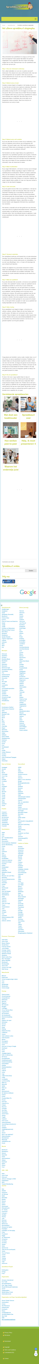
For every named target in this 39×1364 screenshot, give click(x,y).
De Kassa (4, 1056)
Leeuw (21, 645)
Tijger (20, 688)
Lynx (20, 650)
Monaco (20, 890)
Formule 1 (4, 1213)
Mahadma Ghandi (6, 872)
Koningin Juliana (6, 950)
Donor (19, 784)
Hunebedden (5, 858)
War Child (4, 1316)
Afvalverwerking (6, 996)
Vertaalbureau (5, 700)
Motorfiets (4, 877)
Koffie (3, 788)
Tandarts (4, 692)
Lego (3, 1074)
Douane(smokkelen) (7, 669)
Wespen (21, 713)
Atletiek (4, 1190)
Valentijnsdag (5, 824)
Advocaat (4, 654)
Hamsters (21, 612)
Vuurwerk (4, 826)
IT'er (3, 673)
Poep (3, 886)
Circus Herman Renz (7, 1010)
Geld (3, 850)
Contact (7, 1358)
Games (4, 1034)
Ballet (3, 1196)
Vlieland (20, 928)
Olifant (21, 659)
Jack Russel (22, 623)
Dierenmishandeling (7, 1017)
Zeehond (21, 721)
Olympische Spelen (7, 1227)
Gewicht (20, 800)
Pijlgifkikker (22, 673)
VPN (3, 1131)
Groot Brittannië (22, 872)
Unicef (3, 1288)
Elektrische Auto (6, 1030)
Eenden (4, 741)
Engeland (20, 865)
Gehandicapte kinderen (24, 797)
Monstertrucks (5, 1091)
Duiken (3, 1204)
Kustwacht (4, 1309)
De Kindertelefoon (6, 1283)
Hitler (3, 1173)
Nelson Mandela (6, 960)
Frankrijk (20, 867)
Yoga (3, 1261)
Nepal (19, 893)
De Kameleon (5, 1013)
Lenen (3, 1072)
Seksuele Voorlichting (23, 824)
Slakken (21, 683)
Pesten (4, 1100)
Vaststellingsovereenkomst (9, 1124)
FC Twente (4, 1209)
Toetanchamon (6, 907)
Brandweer (4, 661)
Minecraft (4, 1084)
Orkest (3, 1165)
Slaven (3, 889)
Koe (20, 635)
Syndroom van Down (23, 833)
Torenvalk (21, 692)
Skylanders (5, 1112)
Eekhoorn (4, 740)
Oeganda (20, 900)
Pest (19, 819)
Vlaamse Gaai (23, 699)
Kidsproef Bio (5, 1307)
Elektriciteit (5, 977)
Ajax (3, 1189)
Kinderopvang (5, 676)
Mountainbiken (5, 1225)
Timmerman (5, 695)
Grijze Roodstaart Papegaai (9, 757)
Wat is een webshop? (7, 1134)
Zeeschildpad (22, 726)
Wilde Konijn (22, 714)
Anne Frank (5, 941)
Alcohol (4, 769)
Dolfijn (3, 733)
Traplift (3, 1117)
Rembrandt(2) (5, 964)
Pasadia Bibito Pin (7, 1098)
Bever (3, 717)
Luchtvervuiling (6, 1081)
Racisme (4, 1106)
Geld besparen (5, 1037)
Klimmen (4, 1220)
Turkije (20, 926)
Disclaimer (7, 1335)
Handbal (4, 1215)
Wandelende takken (24, 711)
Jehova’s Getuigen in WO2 (9, 1179)
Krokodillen (22, 640)
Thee (3, 800)
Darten (3, 1203)
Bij (2, 719)
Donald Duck (5, 945)
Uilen (20, 694)
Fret (3, 748)
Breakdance (5, 1151)
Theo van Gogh (6, 903)
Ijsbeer (21, 618)
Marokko (20, 888)
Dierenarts (4, 664)
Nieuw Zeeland (22, 896)
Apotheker (4, 655)
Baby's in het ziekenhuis (24, 779)
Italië (19, 876)
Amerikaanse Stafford (7, 707)
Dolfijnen (4, 735)
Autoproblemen (6, 998)
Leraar (3, 683)
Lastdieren (22, 643)
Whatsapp (4, 1139)
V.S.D (19, 835)
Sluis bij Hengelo (6, 891)
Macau (20, 886)
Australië (20, 855)
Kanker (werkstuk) (23, 809)
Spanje (20, 917)
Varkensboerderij (6, 1122)
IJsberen (21, 619)
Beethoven (4, 1149)
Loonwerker (5, 685)
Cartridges (4, 1008)
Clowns (4, 662)
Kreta (19, 881)
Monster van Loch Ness (8, 875)
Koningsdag (5, 819)
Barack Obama (6, 943)
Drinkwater (4, 1022)
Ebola (19, 790)
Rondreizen (5, 635)
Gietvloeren (5, 1043)
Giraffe (3, 750)
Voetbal (4, 1260)
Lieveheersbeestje (24, 647)
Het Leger (4, 681)
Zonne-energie (5, 988)
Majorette (4, 1222)
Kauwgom (4, 786)
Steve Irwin (5, 965)
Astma (19, 776)
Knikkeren (4, 870)
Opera (3, 1163)
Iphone (3, 1039)
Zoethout (4, 803)
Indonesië (20, 874)
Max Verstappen (6, 958)
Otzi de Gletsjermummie (8, 879)
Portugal (20, 910)
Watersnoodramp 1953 (8, 917)
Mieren (21, 654)
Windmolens (5, 986)
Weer (3, 644)
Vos (20, 707)
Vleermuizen (22, 700)
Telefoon (4, 898)
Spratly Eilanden (6, 637)
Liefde (3, 1077)
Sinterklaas (5, 820)
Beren (3, 716)
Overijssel (20, 905)
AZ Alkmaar (5, 1194)
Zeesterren (22, 728)
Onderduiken (5, 1180)
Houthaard (4, 1048)
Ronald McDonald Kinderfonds (10, 1287)
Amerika (20, 846)
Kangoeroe (22, 626)
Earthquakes (5, 1270)
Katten (21, 631)
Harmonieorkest (6, 1158)
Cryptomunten (5, 1011)
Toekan (21, 690)
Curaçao (20, 862)
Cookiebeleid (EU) (9, 1352)
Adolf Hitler (5, 939)
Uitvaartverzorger (6, 697)
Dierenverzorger (6, 667)
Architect (4, 657)
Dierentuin (4, 729)
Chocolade (4, 774)
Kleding (4, 869)
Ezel (3, 745)
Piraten (4, 884)
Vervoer (4, 1126)
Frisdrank (4, 781)
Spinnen (21, 685)
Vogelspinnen (22, 706)
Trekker (4, 910)
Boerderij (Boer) (6, 659)
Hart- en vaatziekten (23, 802)
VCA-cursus (5, 1120)
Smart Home (5, 1113)
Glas (3, 853)
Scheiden (4, 1108)
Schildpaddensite (6, 1312)
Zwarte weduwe (23, 730)
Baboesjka (4, 999)
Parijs (19, 909)
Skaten (4, 1244)
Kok (3, 680)
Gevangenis (5, 1041)
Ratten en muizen (24, 678)
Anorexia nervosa (22, 774)
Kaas (3, 784)
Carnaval (4, 812)
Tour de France (6, 1253)
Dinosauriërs (5, 731)
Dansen (4, 1153)
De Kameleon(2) (6, 1015)
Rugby (3, 1235)
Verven (3, 1132)
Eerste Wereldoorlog (7, 844)
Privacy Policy (8, 1332)
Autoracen (4, 1192)
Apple (3, 832)
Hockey (4, 1216)
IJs (2, 783)
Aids (19, 769)
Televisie (4, 900)
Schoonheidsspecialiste (8, 688)
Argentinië (20, 852)
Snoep (3, 795)
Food (3, 1273)
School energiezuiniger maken (10, 979)
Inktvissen (22, 621)
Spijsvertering (21, 829)
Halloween (4, 814)
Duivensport (5, 1206)
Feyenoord (4, 1211)
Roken (19, 822)
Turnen (3, 1254)
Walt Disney (5, 969)
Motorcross (5, 1223)
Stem (19, 831)
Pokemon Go (5, 1103)
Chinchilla (4, 726)
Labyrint (4, 1070)
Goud (3, 1044)
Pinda (3, 793)
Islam (3, 1051)
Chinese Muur (5, 618)
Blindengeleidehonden (23, 783)
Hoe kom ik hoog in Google (9, 1046)
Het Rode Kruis (6, 1305)
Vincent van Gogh (6, 967)
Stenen (4, 1115)
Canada (20, 858)
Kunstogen (21, 810)
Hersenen (20, 803)
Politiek (4, 1105)
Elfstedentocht (5, 1208)
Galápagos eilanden (23, 869)
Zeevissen (4, 1263)
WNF (3, 1318)
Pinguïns (21, 675)
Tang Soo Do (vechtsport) (8, 1249)
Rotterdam (20, 914)
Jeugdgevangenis (6, 1053)
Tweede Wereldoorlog (7, 1184)
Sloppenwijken (5, 1290)
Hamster (21, 611)
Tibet (19, 922)
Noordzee (4, 633)
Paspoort (4, 881)
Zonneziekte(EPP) (23, 838)
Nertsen (21, 656)
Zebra (20, 719)
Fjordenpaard (5, 747)
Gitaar (3, 1156)
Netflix (3, 1086)
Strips (3, 896)
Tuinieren (4, 1119)
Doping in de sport (6, 1020)
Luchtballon (5, 1079)
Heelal (3, 623)
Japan (19, 879)
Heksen (4, 855)
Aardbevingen (5, 609)
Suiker (3, 798)
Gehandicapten (22, 798)
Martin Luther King (6, 957)
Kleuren (4, 1068)
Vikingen (4, 912)
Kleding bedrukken (7, 1067)
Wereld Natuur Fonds (7, 1292)
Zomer (3, 1143)
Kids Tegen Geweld (7, 1285)
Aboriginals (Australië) (7, 614)
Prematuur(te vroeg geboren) (25, 821)
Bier (3, 771)
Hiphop (3, 1160)
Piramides (4, 882)
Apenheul (4, 712)
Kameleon (22, 624)
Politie (3, 686)
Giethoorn (4, 851)
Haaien (3, 759)
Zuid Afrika (21, 929)
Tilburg (20, 924)
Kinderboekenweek (7, 1060)
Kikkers (21, 633)
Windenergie (5, 984)
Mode (3, 874)
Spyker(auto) (5, 893)
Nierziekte (20, 814)
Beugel (20, 781)
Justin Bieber (5, 948)
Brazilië (20, 857)
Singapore (20, 915)
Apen (3, 710)
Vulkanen (4, 642)
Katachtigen (22, 628)
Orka (20, 662)
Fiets (3, 848)
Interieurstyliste (6, 674)
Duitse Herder (5, 736)
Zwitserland (21, 931)
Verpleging (4, 699)
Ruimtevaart (5, 888)
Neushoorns (22, 657)
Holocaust (4, 1177)
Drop (3, 778)
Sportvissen (5, 1247)
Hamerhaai (4, 760)
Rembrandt (5, 962)
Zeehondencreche (6, 1294)
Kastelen (4, 863)
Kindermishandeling (7, 1062)
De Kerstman (5, 817)
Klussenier (4, 678)
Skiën (3, 1246)
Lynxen (21, 652)
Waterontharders (6, 1136)
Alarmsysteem (5, 994)
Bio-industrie (5, 1005)
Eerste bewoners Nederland (9, 843)
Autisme (20, 778)
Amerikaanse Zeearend (8, 709)
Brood (3, 772)
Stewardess (5, 690)
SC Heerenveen (6, 1237)
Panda (21, 669)
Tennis (3, 1251)
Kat (20, 630)
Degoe (3, 728)
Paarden (21, 664)
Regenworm (22, 680)
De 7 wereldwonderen (7, 837)
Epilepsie (20, 791)
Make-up (4, 1082)
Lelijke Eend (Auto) (7, 1075)
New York (20, 895)
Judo (3, 1218)
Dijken (3, 1018)
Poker (3, 1232)
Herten (21, 614)
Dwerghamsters (6, 738)
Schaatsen (4, 1239)
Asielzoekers (5, 1302)
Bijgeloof (4, 1003)
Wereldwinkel (5, 1138)
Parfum (4, 1094)
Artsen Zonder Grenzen (8, 1300)
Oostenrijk (20, 903)
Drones (4, 1025)
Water (3, 802)
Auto (3, 834)
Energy (4, 1271)
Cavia (3, 722)
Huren (3, 1049)
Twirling (4, 1258)
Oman (19, 902)
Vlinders (21, 702)
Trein (3, 908)
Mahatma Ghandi (6, 953)
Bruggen (4, 1006)
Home (3, 25)
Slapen (20, 828)
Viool (3, 1167)
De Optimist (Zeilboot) (7, 1093)
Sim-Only (4, 1110)
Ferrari (3, 846)
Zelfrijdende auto (6, 1141)
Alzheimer (20, 772)
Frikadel (4, 779)
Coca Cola (4, 776)
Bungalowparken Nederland (25, 933)
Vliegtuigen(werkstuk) (7, 1129)
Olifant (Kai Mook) (24, 661)
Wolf (20, 718)
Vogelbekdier (22, 704)
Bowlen (4, 1199)
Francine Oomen (6, 946)
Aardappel (4, 767)
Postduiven (22, 676)
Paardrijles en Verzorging (8, 1230)
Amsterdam (21, 848)
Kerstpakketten (6, 1058)
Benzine (4, 1001)
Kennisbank (8, 1341)
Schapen (21, 681)
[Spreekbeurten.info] (19, 6)
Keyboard (4, 1162)
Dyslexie (20, 788)
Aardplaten (4, 611)
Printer (3, 1096)
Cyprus (20, 864)
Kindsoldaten (5, 1063)
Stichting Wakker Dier (7, 1314)
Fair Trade (4, 1282)
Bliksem (4, 975)
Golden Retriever (6, 752)
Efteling (4, 1029)
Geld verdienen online (7, 1036)
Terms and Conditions (10, 1350)
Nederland (20, 891)
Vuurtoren (4, 915)
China (19, 860)
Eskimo (4, 619)
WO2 (3, 1182)
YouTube (4, 919)
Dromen (4, 1024)
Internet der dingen (7, 862)
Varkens (21, 716)
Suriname (20, 919)
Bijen (3, 721)
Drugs (3, 1027)
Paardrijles (4, 1228)
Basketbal (4, 1197)
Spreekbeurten (11, 25)
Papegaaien (22, 671)
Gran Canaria (21, 871)
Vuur (3, 913)
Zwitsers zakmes (6, 920)
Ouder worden (21, 817)
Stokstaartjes (22, 687)
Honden (21, 616)
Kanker (20, 805)
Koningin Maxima (6, 952)
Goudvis (4, 754)
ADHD (19, 767)
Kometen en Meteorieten (8, 628)
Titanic (3, 905)
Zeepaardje (22, 725)
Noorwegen (21, 898)
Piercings (4, 1101)
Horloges (4, 856)
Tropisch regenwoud (7, 638)
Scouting (4, 1241)
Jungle (3, 625)
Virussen (20, 836)
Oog (19, 816)
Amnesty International (7, 1280)
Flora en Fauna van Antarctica (10, 621)
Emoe (3, 743)
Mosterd (4, 791)
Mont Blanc (5, 631)
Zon (3, 647)
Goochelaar (5, 671)
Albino (19, 771)
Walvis (21, 709)
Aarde (3, 612)
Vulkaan (4, 640)
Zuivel (3, 805)
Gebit (19, 795)
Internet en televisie (7, 860)
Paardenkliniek (23, 668)
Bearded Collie (5, 714)
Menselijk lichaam (22, 812)
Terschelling (21, 921)
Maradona (4, 955)
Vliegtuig (4, 1127)
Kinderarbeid (5, 867)
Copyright (7, 1347)
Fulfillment (4, 1032)
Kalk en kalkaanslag (7, 1055)
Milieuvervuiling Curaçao (8, 630)
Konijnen (21, 638)
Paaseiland (21, 907)
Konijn (21, 637)
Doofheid (20, 786)
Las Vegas (21, 883)
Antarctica (20, 850)
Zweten (20, 840)
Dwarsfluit (4, 1155)
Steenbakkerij (5, 894)
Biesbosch (4, 616)
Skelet (19, 826)
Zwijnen (21, 697)
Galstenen (20, 793)
